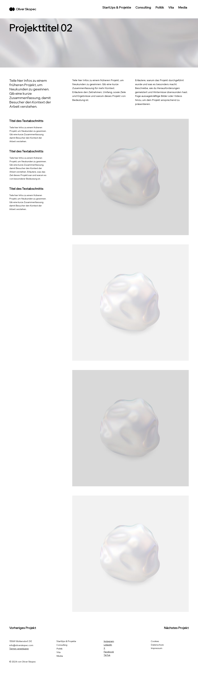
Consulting (61, 645)
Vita (58, 652)
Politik (59, 648)
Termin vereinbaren (19, 648)
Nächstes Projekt (176, 628)
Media (59, 656)
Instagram (109, 641)
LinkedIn (108, 644)
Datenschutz (157, 644)
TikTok (107, 655)
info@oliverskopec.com (21, 645)
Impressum (156, 648)
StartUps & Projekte (66, 641)
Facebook (109, 651)
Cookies (155, 641)
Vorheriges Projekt (22, 628)
